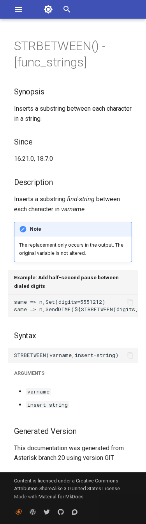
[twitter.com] (46, 511)
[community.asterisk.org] (75, 511)
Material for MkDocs (61, 497)
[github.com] (61, 511)
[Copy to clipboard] (130, 302)
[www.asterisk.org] (18, 511)
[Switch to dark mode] (48, 9)
